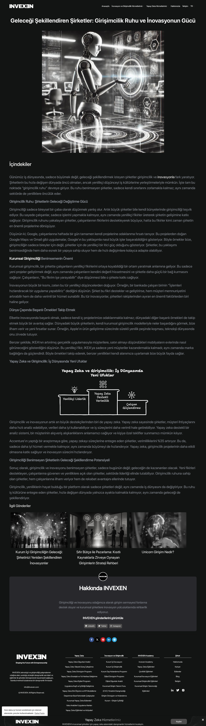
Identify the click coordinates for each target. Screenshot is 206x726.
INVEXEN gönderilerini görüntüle (103, 618)
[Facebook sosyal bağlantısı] (91, 639)
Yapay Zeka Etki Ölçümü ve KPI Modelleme (79, 691)
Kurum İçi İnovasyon (114, 662)
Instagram (117, 626)
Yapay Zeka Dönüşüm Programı (79, 671)
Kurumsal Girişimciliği (24, 258)
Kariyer (177, 667)
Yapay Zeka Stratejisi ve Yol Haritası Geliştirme (79, 676)
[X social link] (97, 639)
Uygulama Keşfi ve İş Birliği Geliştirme (79, 686)
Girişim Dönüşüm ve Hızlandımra (114, 696)
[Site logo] (21, 6)
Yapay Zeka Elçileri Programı (79, 681)
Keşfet (179, 721)
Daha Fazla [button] (39, 713)
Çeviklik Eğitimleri (146, 671)
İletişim (177, 681)
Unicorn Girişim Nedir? (158, 552)
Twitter (103, 626)
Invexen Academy (146, 662)
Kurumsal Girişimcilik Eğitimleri (146, 681)
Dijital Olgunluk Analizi (114, 681)
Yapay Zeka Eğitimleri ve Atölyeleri (79, 710)
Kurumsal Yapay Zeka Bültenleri (79, 701)
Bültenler (177, 671)
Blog (178, 676)
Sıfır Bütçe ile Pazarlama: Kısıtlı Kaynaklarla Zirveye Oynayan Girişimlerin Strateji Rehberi (98, 557)
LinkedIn (91, 626)
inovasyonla (166, 177)
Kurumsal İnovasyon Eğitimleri (146, 676)
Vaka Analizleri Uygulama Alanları (79, 705)
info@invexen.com (31, 687)
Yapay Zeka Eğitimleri (145, 667)
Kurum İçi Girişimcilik (114, 667)
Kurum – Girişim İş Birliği (114, 701)
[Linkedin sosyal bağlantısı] (108, 639)
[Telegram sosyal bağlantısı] (114, 639)
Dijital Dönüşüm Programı (114, 676)
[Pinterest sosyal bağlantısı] (103, 639)
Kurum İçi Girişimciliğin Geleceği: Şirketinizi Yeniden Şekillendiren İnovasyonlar (39, 557)
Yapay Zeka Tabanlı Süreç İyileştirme (79, 667)
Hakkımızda (177, 662)
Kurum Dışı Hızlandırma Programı (114, 671)
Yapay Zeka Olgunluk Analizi (79, 662)
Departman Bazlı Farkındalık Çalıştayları (79, 696)
